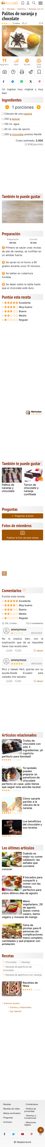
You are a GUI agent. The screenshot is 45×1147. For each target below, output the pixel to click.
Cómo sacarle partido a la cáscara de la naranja (31, 803)
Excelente (24, 302)
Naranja (26, 962)
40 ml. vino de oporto (17, 129)
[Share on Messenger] (12, 81)
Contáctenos (32, 1104)
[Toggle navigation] (40, 3)
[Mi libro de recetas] (22, 3)
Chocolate (11, 962)
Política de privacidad (30, 1110)
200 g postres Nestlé (23, 134)
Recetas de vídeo (11, 1109)
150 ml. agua (11, 124)
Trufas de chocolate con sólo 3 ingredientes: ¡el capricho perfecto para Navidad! (22, 748)
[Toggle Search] (34, 3)
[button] (5, 41)
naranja (27, 113)
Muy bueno (25, 307)
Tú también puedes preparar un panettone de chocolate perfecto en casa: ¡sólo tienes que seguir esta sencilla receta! (21, 777)
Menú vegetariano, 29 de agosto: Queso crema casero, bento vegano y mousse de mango (22, 909)
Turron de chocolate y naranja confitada (31, 489)
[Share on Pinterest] (39, 81)
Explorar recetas (12, 1003)
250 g (12, 118)
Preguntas (8, 1117)
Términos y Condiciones (30, 1116)
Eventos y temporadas (20, 1007)
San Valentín (16, 1011)
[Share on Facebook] (3, 81)
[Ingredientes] (4, 573)
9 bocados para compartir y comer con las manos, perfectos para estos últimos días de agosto (22, 885)
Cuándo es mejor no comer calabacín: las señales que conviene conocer (22, 861)
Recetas (7, 1104)
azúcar (16, 118)
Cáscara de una (18, 113)
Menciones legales (30, 1123)
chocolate (18, 134)
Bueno (22, 311)
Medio (22, 315)
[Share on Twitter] (30, 81)
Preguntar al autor (24, 516)
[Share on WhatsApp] (21, 81)
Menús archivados (11, 1113)
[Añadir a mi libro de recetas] (38, 72)
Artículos (7, 1122)
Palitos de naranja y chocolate (8, 488)
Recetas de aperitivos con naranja (24, 975)
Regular (23, 319)
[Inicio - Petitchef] (3, 9)
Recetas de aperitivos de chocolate (17, 968)
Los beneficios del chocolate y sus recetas (32, 824)
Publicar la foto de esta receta (22, 537)
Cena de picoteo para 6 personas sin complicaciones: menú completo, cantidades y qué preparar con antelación (22, 935)
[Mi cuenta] (28, 3)
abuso (39, 650)
